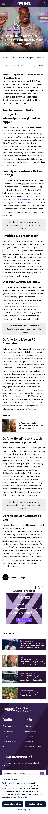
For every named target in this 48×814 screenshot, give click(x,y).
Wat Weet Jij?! (24, 199)
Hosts (5, 736)
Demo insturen (9, 741)
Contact (29, 726)
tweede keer (8, 476)
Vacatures (29, 736)
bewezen (14, 100)
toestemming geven (16, 225)
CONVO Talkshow (19, 294)
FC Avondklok (31, 409)
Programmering (9, 726)
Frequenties (7, 731)
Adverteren (30, 731)
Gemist (5, 747)
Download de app (33, 747)
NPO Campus (31, 741)
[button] (3, 3)
